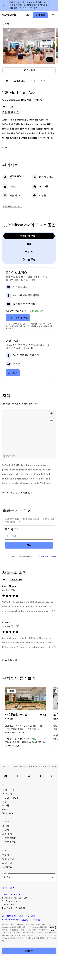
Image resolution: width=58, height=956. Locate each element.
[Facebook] (17, 776)
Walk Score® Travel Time (46, 556)
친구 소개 (7, 834)
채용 (4, 801)
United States (19, 767)
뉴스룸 (5, 805)
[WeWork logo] (9, 15)
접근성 (25, 920)
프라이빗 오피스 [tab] (29, 236)
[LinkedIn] (52, 776)
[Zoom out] (51, 420)
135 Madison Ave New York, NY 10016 (20, 404)
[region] (29, 433)
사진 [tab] (5, 80)
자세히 (31, 280)
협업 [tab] (29, 243)
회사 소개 (7, 794)
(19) (12, 106)
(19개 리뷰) (16, 579)
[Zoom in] (51, 413)
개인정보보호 (9, 916)
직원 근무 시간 (10, 112)
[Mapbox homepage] (9, 456)
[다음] (6, 5)
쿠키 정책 (30, 916)
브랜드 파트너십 (10, 842)
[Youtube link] (5, 776)
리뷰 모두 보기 (9, 660)
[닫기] (54, 5)
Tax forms (7, 867)
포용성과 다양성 (10, 797)
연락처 (5, 855)
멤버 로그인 (8, 859)
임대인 (5, 830)
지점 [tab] (33, 80)
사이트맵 (35, 920)
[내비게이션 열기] (53, 15)
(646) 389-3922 (11, 894)
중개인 (5, 826)
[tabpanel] (29, 52)
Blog (4, 809)
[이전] (3, 5)
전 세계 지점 (8, 790)
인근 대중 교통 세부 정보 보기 (17, 493)
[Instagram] (29, 776)
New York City (35, 767)
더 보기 (6, 147)
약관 (21, 916)
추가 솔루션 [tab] (29, 259)
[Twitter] (40, 776)
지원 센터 (7, 863)
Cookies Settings (10, 920)
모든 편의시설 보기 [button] (12, 206)
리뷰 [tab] (43, 80)
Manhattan (49, 767)
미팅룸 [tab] (29, 251)
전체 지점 (6, 767)
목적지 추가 (12, 529)
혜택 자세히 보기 (30, 8)
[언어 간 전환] (27, 15)
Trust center (8, 813)
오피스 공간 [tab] (19, 80)
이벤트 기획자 (9, 838)
